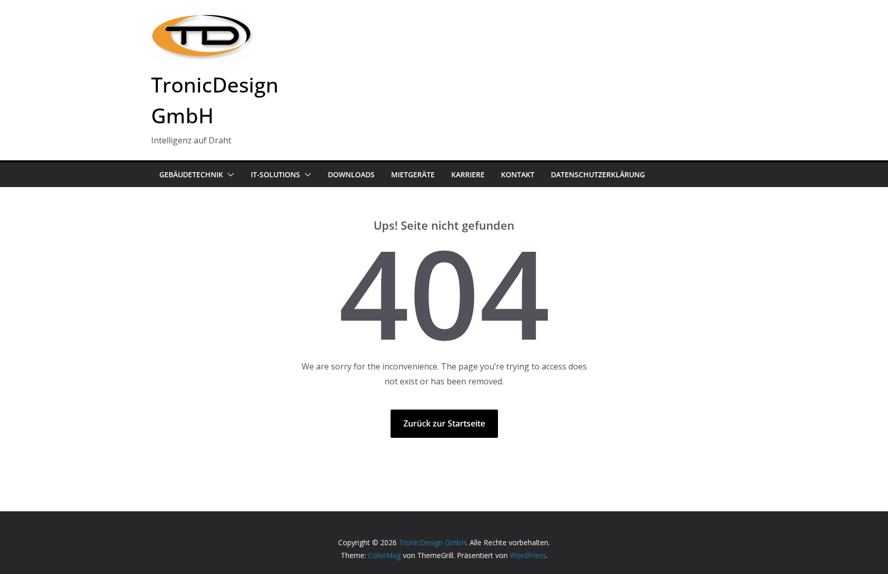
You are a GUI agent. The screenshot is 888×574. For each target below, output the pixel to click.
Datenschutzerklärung (598, 174)
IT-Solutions (275, 174)
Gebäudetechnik (191, 174)
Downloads (351, 174)
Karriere (468, 174)
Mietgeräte (413, 174)
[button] (228, 175)
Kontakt (517, 174)
